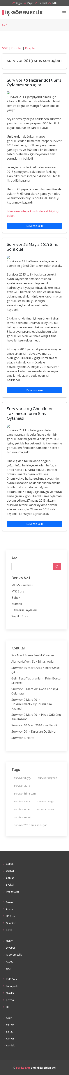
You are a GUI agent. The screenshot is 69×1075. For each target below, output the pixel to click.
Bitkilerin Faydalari (24, 610)
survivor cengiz (45, 801)
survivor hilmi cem (25, 793)
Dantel (10, 870)
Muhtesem (12, 891)
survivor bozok (45, 809)
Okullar (10, 993)
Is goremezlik (14, 954)
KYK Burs (17, 591)
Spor (8, 968)
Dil (7, 1007)
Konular (16, 48)
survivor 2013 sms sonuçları (30, 825)
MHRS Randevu (22, 585)
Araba (9, 909)
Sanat (9, 1031)
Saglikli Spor (20, 616)
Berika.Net (23, 1067)
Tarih (9, 930)
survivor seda (22, 801)
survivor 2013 (22, 785)
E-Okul (10, 884)
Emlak (9, 902)
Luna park (12, 986)
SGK (4, 24)
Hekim (9, 940)
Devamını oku (34, 226)
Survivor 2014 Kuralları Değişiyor (34, 731)
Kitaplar (30, 48)
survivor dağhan (47, 778)
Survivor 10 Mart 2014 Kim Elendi (34, 725)
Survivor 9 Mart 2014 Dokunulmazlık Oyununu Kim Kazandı (31, 704)
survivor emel (22, 809)
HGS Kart (11, 916)
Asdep (9, 961)
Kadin (9, 1017)
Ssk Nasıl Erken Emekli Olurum (32, 655)
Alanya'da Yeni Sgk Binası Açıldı (32, 662)
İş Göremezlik (24, 12)
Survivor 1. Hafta (22, 738)
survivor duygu (22, 778)
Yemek (10, 1024)
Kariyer (10, 1038)
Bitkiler (10, 877)
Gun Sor (10, 923)
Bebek (15, 598)
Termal (10, 1000)
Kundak (16, 604)
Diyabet (10, 947)
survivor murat (22, 817)
